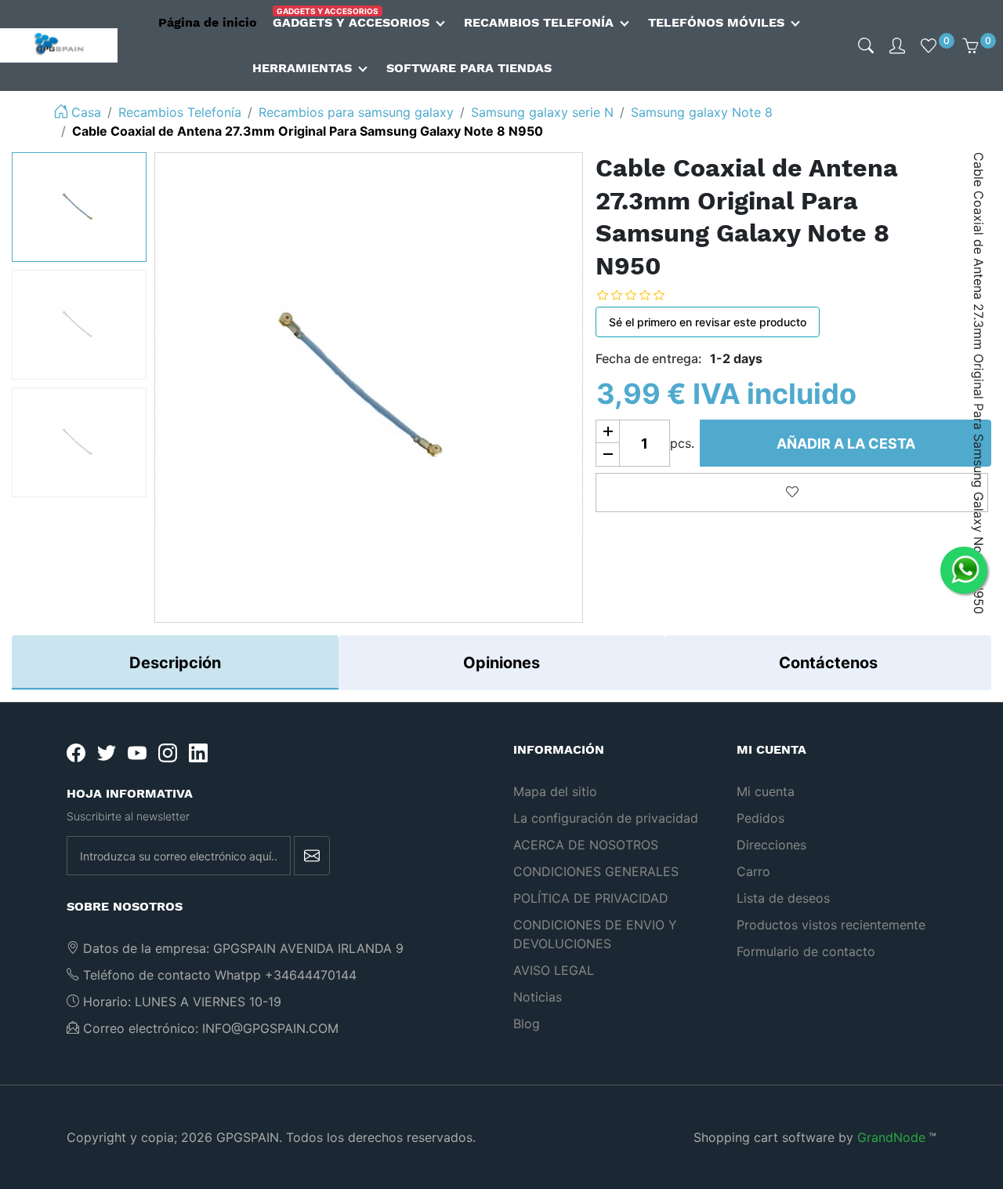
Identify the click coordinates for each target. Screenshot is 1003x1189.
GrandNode (891, 1137)
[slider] (643, 294)
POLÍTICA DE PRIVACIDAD (590, 898)
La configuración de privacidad (605, 818)
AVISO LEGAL (553, 970)
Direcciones (771, 845)
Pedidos (760, 818)
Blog (526, 1023)
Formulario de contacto (806, 951)
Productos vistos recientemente (831, 925)
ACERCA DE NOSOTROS (585, 845)
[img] (866, 45)
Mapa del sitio (555, 791)
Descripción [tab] (175, 662)
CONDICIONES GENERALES (596, 871)
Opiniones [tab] (501, 662)
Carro (753, 871)
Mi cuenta (766, 791)
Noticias (537, 997)
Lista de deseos (783, 898)
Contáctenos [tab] (828, 662)
